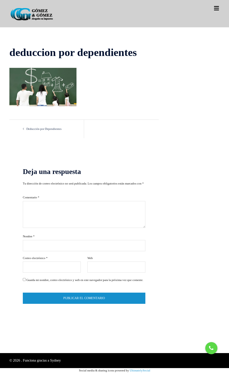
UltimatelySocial (140, 370)
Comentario (31, 197)
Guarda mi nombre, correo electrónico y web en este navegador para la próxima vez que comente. (84, 280)
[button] (211, 348)
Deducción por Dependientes (43, 129)
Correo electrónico (35, 258)
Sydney (55, 360)
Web (90, 258)
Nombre (29, 236)
